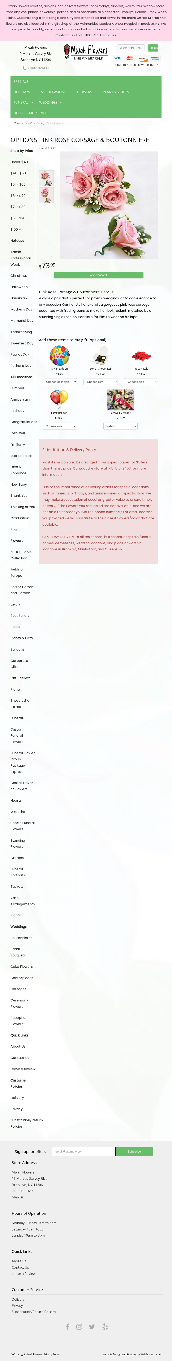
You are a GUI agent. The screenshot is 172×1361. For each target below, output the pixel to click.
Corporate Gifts (19, 663)
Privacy (16, 1109)
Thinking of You (22, 507)
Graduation (19, 518)
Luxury (15, 604)
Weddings (48, 102)
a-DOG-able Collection (21, 555)
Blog (18, 113)
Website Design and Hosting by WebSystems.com (132, 1354)
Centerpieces (21, 977)
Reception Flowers (18, 1020)
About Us (17, 1046)
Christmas (18, 275)
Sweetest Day (21, 343)
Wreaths (17, 811)
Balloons (17, 649)
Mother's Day (21, 309)
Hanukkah (18, 298)
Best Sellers (20, 615)
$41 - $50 (18, 173)
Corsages (18, 989)
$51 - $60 (18, 184)
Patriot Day (19, 354)
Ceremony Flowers (19, 1003)
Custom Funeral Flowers (16, 735)
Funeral (21, 102)
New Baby (18, 484)
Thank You (18, 495)
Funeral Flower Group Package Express (22, 762)
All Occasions (53, 92)
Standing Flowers (17, 843)
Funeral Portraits (17, 872)
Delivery (17, 1097)
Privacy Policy (52, 1354)
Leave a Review (22, 1069)
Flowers (84, 92)
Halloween (19, 287)
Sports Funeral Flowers (22, 826)
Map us (17, 1197)
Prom (15, 529)
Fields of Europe (17, 572)
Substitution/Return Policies (23, 1123)
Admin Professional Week (20, 258)
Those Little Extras (19, 703)
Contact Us (19, 1057)
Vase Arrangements (22, 901)
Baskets (16, 886)
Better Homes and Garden (22, 590)
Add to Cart (98, 275)
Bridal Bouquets (18, 952)
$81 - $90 (17, 218)
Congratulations (23, 421)
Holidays (22, 92)
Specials (21, 81)
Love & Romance (18, 470)
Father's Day (20, 365)
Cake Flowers (21, 966)
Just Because (21, 455)
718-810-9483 (37, 68)
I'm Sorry (17, 444)
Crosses (17, 857)
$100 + (15, 229)
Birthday (17, 410)
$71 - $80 (18, 206)
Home (17, 123)
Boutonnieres (21, 937)
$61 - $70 (18, 195)
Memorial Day (21, 320)
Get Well (17, 433)
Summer (17, 388)
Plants (15, 689)
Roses (15, 626)
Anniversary (20, 399)
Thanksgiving (21, 332)
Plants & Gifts (116, 92)
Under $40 (19, 162)
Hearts (16, 800)
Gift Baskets (20, 678)
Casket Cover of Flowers (21, 786)
